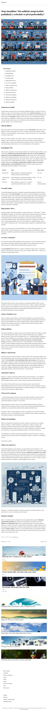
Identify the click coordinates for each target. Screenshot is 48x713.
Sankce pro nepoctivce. (11, 99)
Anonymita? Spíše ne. (11, 92)
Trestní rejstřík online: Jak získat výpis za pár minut (19, 572)
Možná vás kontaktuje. (11, 97)
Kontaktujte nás (15, 536)
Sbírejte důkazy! (9, 73)
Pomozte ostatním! (10, 102)
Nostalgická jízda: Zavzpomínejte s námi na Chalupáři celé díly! (18, 606)
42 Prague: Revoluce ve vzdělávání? (10, 646)
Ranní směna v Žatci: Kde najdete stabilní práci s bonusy (16, 633)
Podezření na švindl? (11, 71)
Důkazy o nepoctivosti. (11, 90)
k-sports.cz (3, 2)
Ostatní (45, 541)
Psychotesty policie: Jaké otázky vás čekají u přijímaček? (16, 660)
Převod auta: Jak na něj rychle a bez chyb (15, 587)
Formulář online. (10, 78)
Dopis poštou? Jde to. (11, 80)
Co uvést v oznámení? (11, 83)
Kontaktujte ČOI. (10, 75)
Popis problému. (10, 87)
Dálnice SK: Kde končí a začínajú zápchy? (12, 620)
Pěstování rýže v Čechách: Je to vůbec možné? (17, 556)
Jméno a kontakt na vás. (11, 85)
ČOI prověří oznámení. (11, 94)
